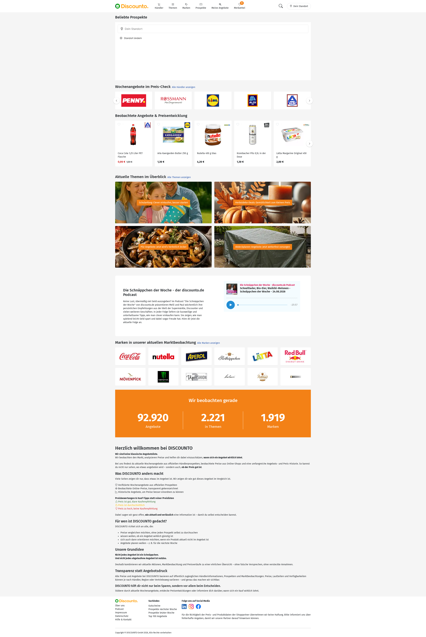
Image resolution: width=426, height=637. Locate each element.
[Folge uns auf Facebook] (198, 606)
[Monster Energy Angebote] (163, 377)
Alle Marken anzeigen (208, 343)
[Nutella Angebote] (163, 356)
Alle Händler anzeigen (183, 87)
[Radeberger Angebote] (262, 377)
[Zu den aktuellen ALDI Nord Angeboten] (292, 100)
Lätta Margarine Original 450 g (291, 155)
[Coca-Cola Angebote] (130, 356)
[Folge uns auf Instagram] (191, 606)
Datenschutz (121, 616)
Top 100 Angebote (157, 616)
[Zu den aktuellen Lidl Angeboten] (213, 100)
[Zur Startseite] (133, 6)
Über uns (120, 605)
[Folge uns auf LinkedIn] (184, 606)
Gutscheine (154, 605)
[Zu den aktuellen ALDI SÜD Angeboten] (253, 100)
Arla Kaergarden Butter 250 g (172, 153)
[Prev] (116, 100)
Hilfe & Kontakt (123, 619)
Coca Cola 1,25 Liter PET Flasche (130, 155)
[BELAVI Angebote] (229, 377)
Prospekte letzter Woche (161, 612)
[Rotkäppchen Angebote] (229, 356)
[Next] (309, 100)
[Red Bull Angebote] (295, 356)
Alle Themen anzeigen (179, 177)
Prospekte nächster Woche (162, 609)
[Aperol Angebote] (196, 356)
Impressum (121, 612)
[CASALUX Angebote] (295, 377)
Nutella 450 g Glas (206, 153)
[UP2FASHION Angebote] (196, 377)
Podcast (119, 609)
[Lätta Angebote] (262, 356)
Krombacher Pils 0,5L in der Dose (251, 155)
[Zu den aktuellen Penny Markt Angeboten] (134, 100)
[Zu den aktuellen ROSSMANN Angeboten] (173, 100)
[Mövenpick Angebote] (130, 377)
